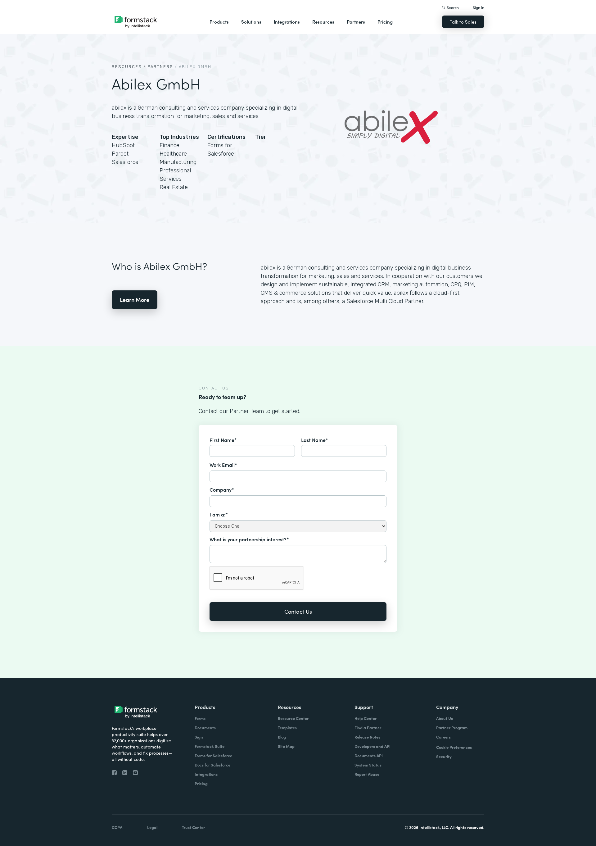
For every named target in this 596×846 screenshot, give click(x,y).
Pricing (385, 21)
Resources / (129, 66)
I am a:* (219, 514)
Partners (356, 21)
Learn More (134, 299)
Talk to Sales (463, 21)
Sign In (478, 7)
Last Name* (314, 439)
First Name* (223, 439)
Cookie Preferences (454, 747)
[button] (219, 21)
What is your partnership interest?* (249, 539)
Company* (222, 489)
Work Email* (223, 464)
